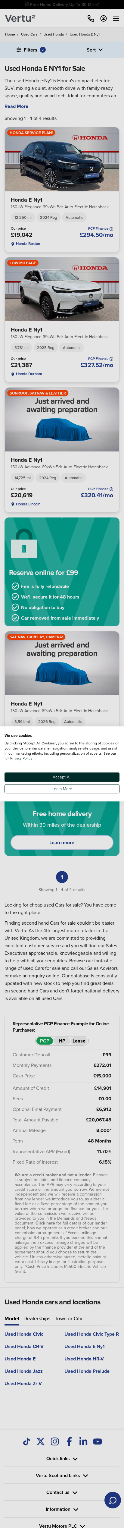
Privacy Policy (21, 758)
